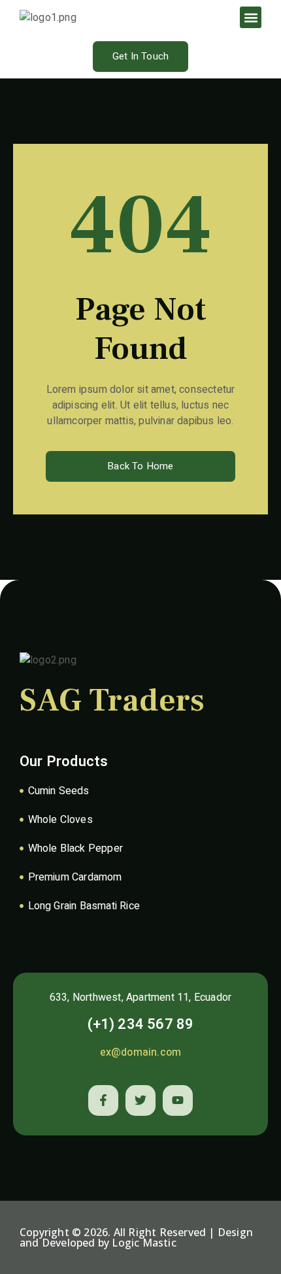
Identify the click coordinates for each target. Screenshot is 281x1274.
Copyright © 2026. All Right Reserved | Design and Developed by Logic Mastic (136, 1237)
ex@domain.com (141, 1052)
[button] (250, 17)
